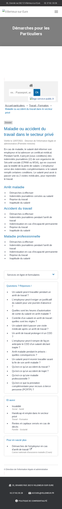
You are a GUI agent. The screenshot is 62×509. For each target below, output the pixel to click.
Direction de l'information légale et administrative (27, 469)
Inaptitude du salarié (20, 202)
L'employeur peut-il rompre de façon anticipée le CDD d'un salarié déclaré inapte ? (31, 344)
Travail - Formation (39, 105)
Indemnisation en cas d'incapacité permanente (34, 223)
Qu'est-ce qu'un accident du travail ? (31, 366)
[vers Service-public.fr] (42, 98)
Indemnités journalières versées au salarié (31, 196)
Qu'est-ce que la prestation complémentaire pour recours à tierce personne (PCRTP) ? (31, 386)
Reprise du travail (19, 199)
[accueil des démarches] (31, 85)
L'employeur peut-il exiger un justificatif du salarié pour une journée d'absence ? (32, 303)
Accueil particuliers (15, 105)
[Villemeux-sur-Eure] (16, 11)
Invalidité (16, 406)
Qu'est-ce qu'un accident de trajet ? (30, 371)
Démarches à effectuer (21, 192)
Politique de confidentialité (33, 501)
